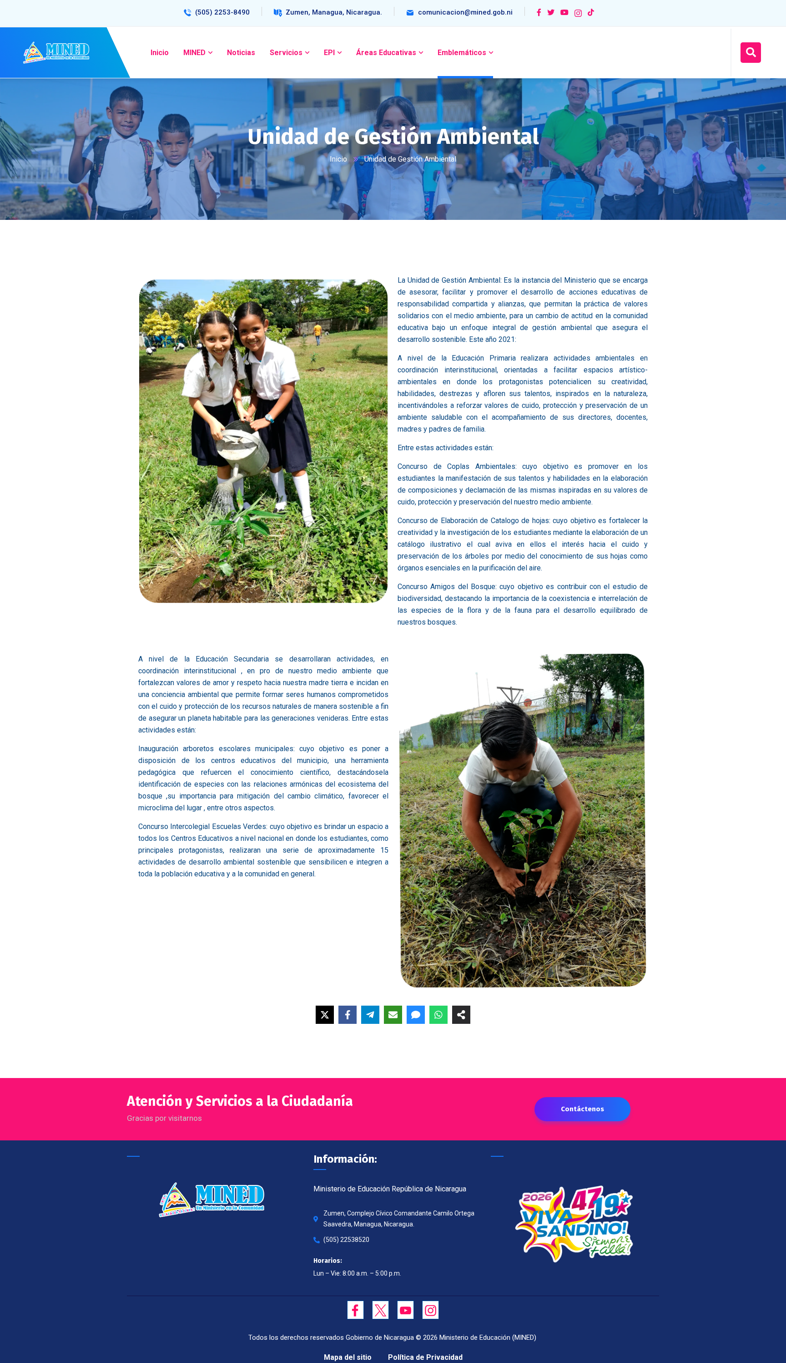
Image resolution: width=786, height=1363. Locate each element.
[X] (325, 1015)
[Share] (461, 1015)
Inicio (338, 159)
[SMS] (416, 1015)
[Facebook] (347, 1015)
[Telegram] (370, 1015)
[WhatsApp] (438, 1015)
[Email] (393, 1015)
